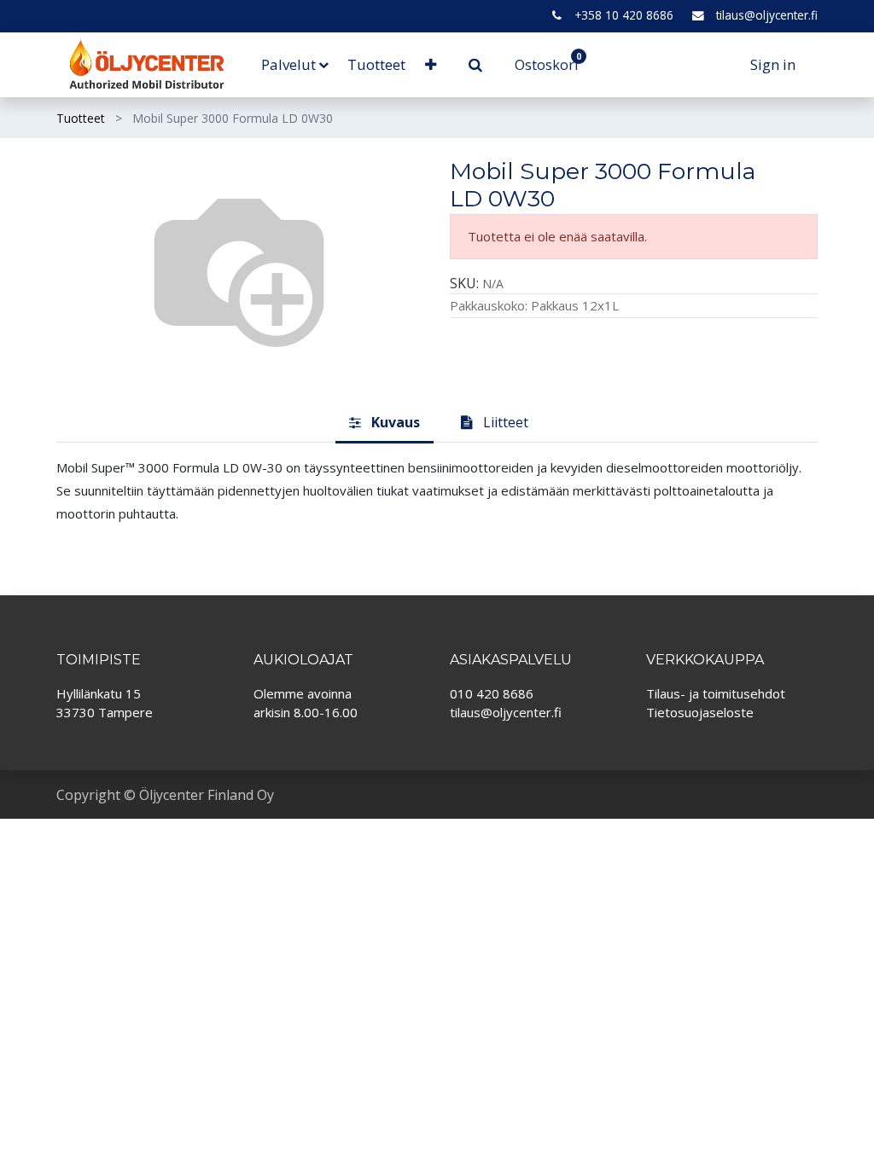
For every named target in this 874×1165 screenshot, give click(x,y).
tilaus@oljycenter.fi (767, 15)
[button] (430, 65)
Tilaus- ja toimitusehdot (715, 693)
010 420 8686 (491, 693)
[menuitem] (376, 65)
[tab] (384, 423)
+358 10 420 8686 (623, 15)
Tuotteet (80, 118)
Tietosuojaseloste (700, 712)
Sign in (772, 64)
